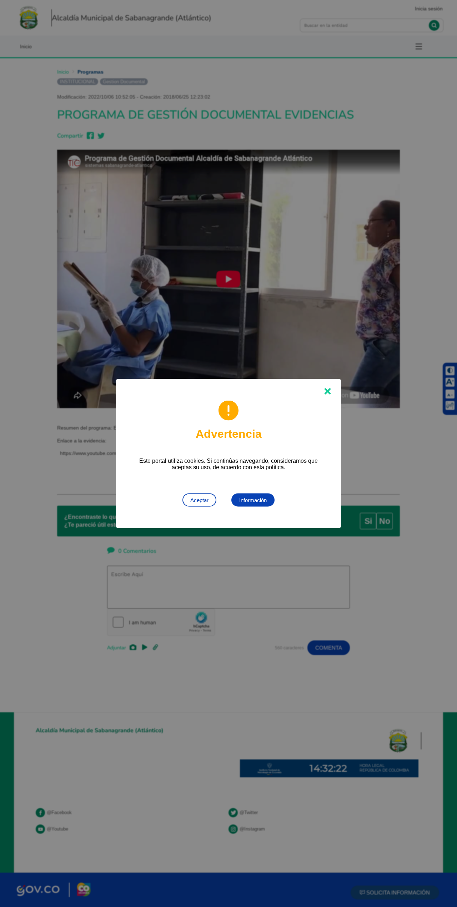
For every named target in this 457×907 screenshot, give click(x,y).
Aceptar (199, 500)
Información (253, 500)
